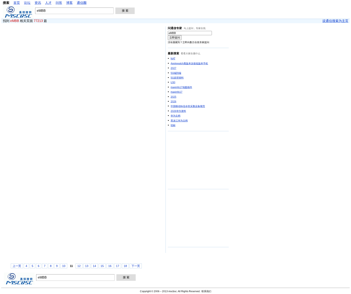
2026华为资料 (178, 111)
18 (125, 266)
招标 (173, 125)
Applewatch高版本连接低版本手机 (189, 63)
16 (110, 266)
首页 (16, 2)
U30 (173, 82)
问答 (59, 2)
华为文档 (175, 115)
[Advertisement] (198, 160)
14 (94, 266)
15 (102, 266)
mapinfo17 (176, 92)
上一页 (17, 266)
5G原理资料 (177, 77)
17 (117, 266)
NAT (173, 58)
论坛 (27, 2)
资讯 (38, 2)
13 (86, 266)
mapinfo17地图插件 (181, 87)
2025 (173, 96)
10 (63, 266)
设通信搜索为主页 (335, 21)
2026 (173, 101)
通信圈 (82, 2)
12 (79, 266)
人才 (48, 2)
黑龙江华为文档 (179, 120)
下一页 (135, 266)
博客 (69, 2)
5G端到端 (176, 73)
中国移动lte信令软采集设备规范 (188, 106)
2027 (173, 68)
